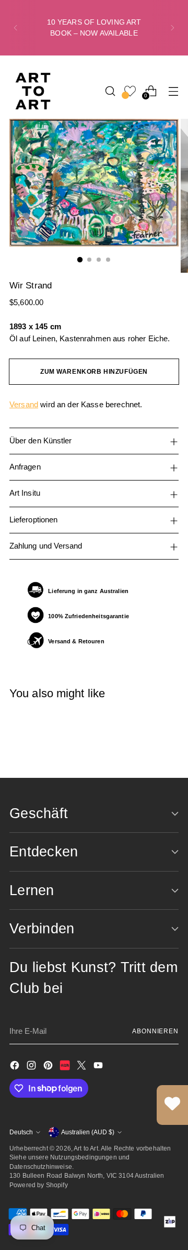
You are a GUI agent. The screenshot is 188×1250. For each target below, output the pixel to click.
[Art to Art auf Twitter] (82, 1067)
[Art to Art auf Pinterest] (49, 1067)
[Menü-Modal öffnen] (173, 91)
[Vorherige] (15, 27)
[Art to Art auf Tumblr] (66, 1067)
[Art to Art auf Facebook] (15, 1067)
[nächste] (172, 27)
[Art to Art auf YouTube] (99, 1067)
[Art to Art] (32, 91)
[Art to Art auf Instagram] (32, 1067)
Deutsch (21, 1132)
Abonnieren (155, 1031)
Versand (23, 404)
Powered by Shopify (38, 1184)
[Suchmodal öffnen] (110, 91)
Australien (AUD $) (87, 1132)
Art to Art (86, 1148)
